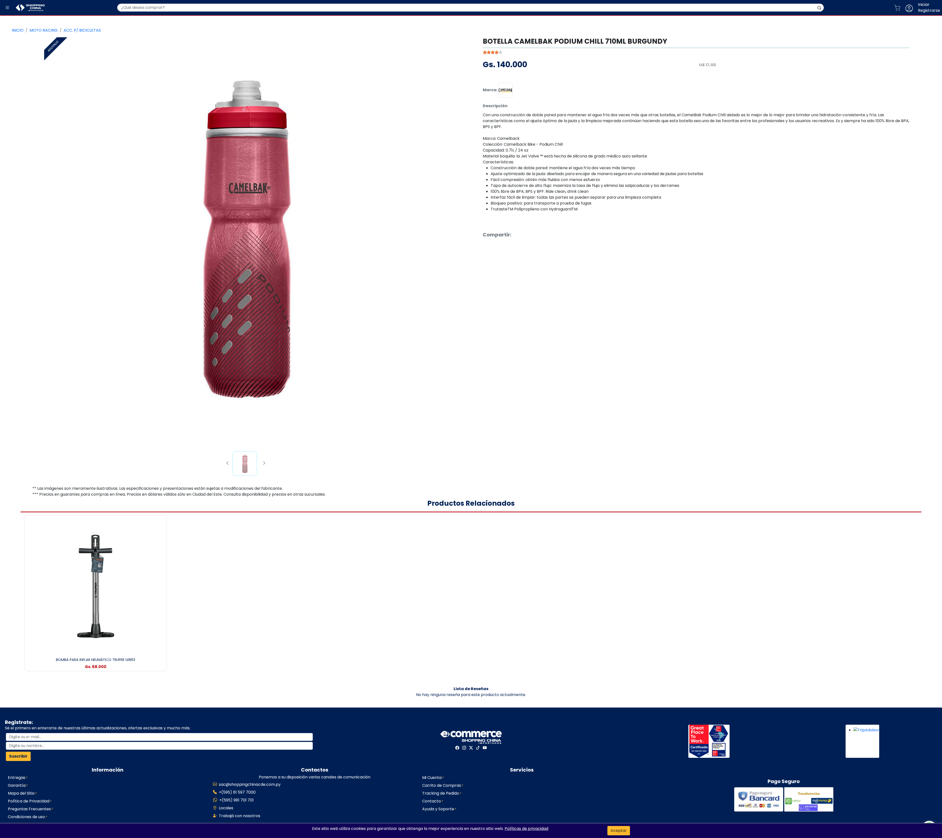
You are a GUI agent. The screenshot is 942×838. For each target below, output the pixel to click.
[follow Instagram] (464, 748)
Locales (226, 808)
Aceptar (619, 830)
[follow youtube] (484, 748)
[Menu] (7, 7)
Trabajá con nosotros (239, 816)
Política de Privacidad (28, 801)
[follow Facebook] (457, 748)
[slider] (492, 52)
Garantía (17, 785)
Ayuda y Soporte (438, 809)
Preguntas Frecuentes (29, 809)
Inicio (18, 30)
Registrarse (929, 10)
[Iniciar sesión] (911, 7)
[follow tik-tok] (477, 748)
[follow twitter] (471, 748)
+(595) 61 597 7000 (237, 792)
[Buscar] (819, 8)
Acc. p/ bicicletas (82, 30)
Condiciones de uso (26, 817)
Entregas (16, 777)
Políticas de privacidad (526, 828)
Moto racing (43, 30)
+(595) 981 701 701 (236, 800)
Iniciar (923, 4)
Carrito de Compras (441, 785)
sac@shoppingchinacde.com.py (250, 784)
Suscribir (18, 756)
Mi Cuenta (432, 777)
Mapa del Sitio (21, 793)
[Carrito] (899, 7)
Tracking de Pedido (440, 793)
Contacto (431, 801)
